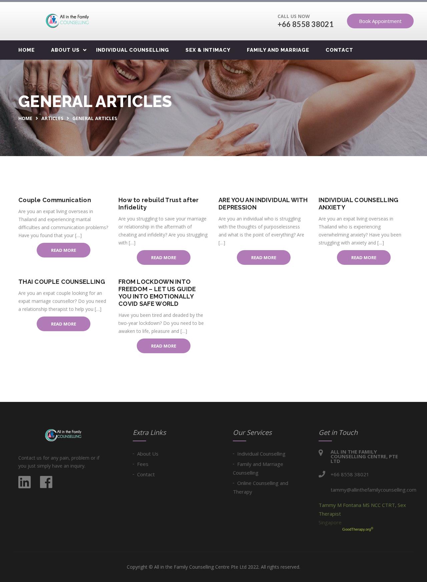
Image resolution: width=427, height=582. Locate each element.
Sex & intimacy (208, 50)
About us (65, 50)
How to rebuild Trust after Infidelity (158, 203)
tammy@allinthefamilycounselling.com (373, 489)
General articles (94, 118)
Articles (52, 118)
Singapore (330, 522)
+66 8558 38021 (306, 24)
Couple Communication (54, 199)
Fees (142, 464)
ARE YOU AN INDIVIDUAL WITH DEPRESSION (263, 203)
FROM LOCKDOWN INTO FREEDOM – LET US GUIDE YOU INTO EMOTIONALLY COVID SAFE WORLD (157, 292)
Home (26, 50)
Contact (339, 50)
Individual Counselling (132, 50)
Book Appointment (380, 21)
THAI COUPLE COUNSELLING (61, 281)
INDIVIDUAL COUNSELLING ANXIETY (359, 203)
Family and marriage (278, 50)
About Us (147, 453)
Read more (63, 250)
